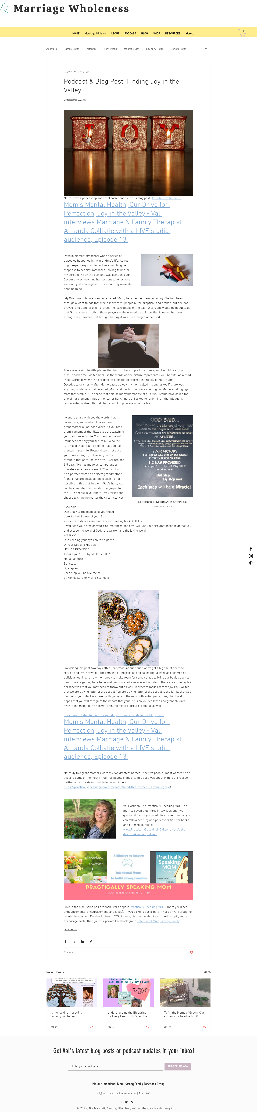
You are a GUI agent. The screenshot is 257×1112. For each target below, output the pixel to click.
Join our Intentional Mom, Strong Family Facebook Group (128, 1084)
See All (207, 971)
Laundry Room (155, 49)
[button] (242, 33)
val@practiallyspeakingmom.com (117, 1093)
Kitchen (91, 49)
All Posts (51, 49)
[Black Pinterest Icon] (251, 563)
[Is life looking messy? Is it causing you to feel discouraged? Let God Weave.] (72, 992)
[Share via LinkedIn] (82, 941)
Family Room (72, 49)
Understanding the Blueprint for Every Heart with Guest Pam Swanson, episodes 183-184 (128, 1014)
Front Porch (110, 49)
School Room (179, 49)
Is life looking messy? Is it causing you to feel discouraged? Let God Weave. (70, 1014)
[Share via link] (91, 941)
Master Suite (131, 49)
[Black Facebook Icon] (251, 548)
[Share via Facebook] (65, 941)
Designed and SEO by (137, 1108)
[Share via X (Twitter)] (74, 941)
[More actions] (191, 72)
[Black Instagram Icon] (251, 556)
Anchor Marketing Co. (162, 1108)
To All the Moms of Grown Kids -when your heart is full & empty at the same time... (184, 1014)
